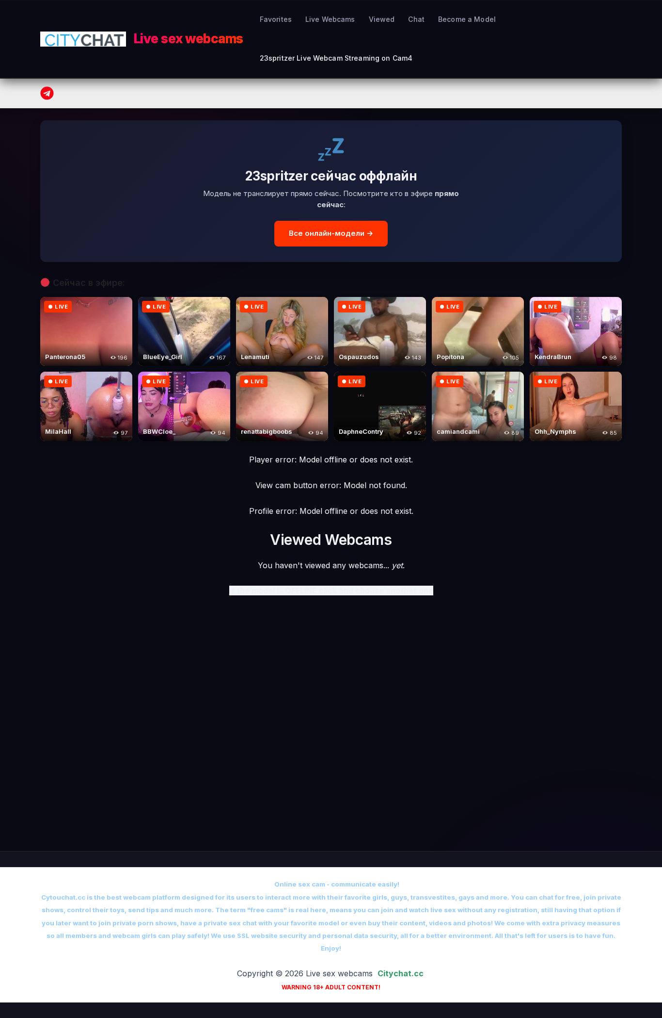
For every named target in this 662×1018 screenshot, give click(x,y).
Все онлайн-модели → (331, 233)
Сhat (416, 19)
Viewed (382, 19)
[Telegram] (47, 93)
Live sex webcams (188, 38)
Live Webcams (330, 19)
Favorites (276, 19)
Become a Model (467, 19)
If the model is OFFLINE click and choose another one (331, 590)
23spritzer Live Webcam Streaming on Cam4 (336, 58)
